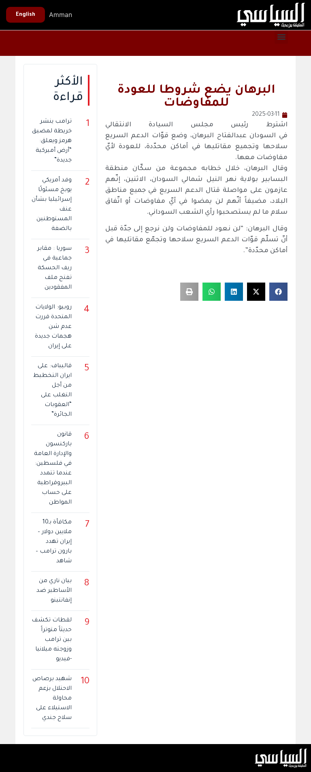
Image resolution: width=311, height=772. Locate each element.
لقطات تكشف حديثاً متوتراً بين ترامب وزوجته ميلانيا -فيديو (51, 640)
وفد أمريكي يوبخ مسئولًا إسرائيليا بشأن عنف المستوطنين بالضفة (51, 204)
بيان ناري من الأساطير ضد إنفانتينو (53, 591)
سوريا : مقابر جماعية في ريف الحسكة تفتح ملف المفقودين (54, 268)
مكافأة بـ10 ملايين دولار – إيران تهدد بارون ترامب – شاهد (53, 542)
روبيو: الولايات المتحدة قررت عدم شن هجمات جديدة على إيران (53, 327)
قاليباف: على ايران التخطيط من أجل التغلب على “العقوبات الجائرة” (52, 390)
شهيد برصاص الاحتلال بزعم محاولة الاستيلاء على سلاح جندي (51, 698)
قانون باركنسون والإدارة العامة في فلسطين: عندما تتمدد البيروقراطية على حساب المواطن (52, 469)
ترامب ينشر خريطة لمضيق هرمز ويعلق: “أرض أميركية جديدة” (51, 141)
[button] (281, 37)
